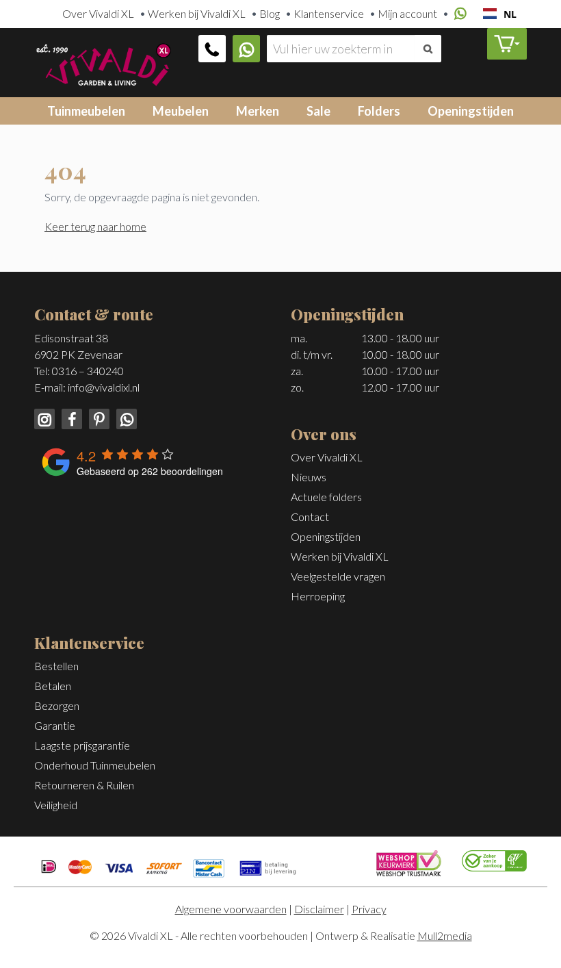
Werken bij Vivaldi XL (197, 13)
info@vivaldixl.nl (104, 387)
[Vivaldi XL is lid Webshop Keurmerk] (408, 861)
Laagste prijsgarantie (82, 745)
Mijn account (407, 13)
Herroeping (318, 595)
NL (510, 14)
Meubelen (181, 110)
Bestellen (56, 665)
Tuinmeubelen (86, 110)
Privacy (369, 908)
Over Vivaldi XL (98, 13)
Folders (379, 110)
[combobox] (500, 13)
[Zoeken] (428, 48)
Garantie (54, 725)
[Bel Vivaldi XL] (212, 48)
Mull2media (444, 935)
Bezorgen (56, 705)
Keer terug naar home (95, 226)
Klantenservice (328, 13)
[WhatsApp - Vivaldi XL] (124, 417)
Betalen (52, 685)
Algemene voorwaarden (231, 908)
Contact (310, 516)
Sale (318, 110)
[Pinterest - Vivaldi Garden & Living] (98, 417)
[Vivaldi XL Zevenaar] (102, 62)
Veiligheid (55, 804)
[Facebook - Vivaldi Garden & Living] (70, 417)
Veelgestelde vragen (338, 576)
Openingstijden (471, 110)
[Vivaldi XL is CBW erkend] (494, 859)
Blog (269, 13)
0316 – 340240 (88, 370)
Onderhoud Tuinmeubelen (94, 765)
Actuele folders (326, 496)
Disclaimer (319, 908)
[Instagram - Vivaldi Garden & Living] (45, 417)
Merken (257, 110)
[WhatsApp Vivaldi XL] (246, 48)
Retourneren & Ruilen (84, 784)
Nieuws (308, 476)
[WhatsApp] (458, 14)
